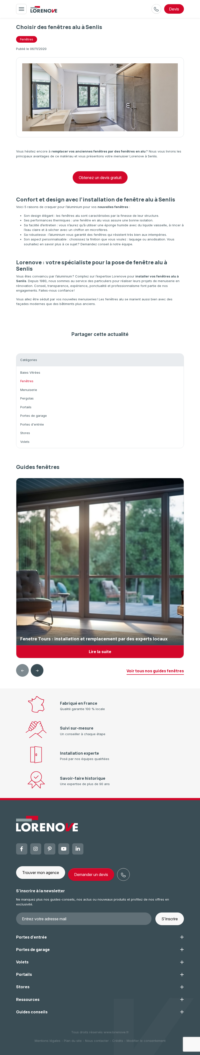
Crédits (117, 1041)
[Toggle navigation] (21, 9)
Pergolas (27, 398)
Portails (25, 407)
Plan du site (73, 1041)
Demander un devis (91, 874)
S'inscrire (169, 918)
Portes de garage (33, 416)
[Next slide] (37, 670)
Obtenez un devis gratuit (100, 177)
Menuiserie (28, 390)
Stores (25, 433)
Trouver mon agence (40, 872)
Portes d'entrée (32, 424)
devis (174, 9)
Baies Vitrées (30, 372)
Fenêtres (26, 39)
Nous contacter (97, 1041)
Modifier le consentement (146, 1041)
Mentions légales (47, 1041)
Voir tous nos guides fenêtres (155, 671)
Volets (25, 442)
